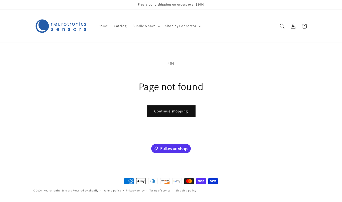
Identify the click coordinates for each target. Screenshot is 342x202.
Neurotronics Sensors (58, 190)
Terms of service (159, 190)
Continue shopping (171, 111)
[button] (145, 26)
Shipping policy (186, 190)
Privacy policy (135, 190)
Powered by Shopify (85, 190)
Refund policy (112, 190)
